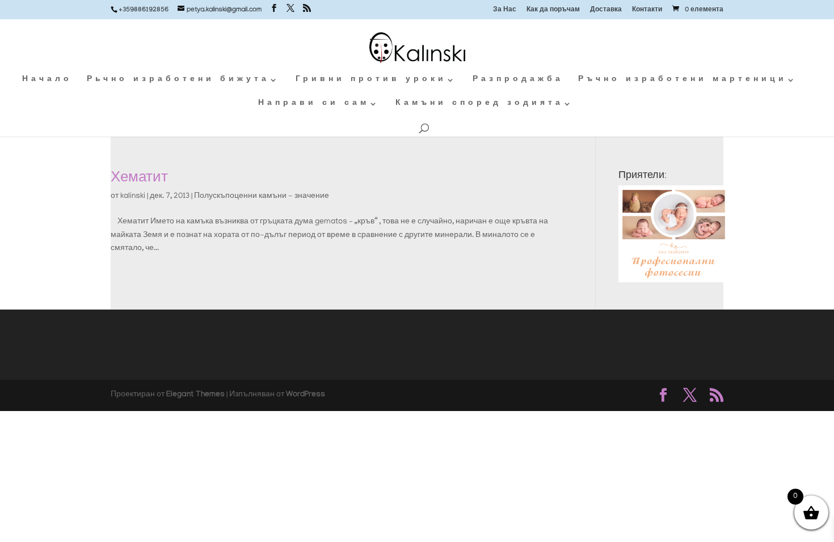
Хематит (139, 176)
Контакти (647, 10)
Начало (47, 80)
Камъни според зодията (479, 104)
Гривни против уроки (371, 80)
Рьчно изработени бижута (178, 80)
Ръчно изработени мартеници (682, 80)
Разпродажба (518, 80)
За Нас (504, 10)
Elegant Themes (195, 395)
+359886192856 (144, 10)
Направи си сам (313, 104)
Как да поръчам (553, 10)
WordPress (305, 395)
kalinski (132, 196)
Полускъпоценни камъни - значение (261, 196)
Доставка (606, 10)
